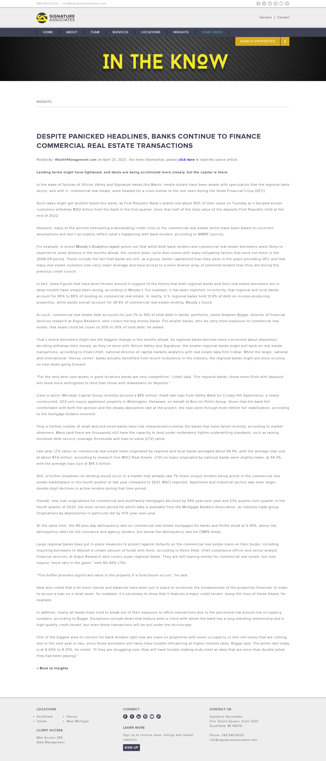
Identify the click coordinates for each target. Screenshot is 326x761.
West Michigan (78, 721)
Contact (283, 17)
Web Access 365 (50, 738)
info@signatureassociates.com (84, 3)
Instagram (275, 3)
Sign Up (131, 747)
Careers (265, 17)
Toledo (42, 721)
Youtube (281, 3)
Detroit (72, 716)
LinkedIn (270, 3)
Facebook (258, 3)
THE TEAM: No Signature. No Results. (78, 18)
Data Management (51, 742)
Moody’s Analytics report (98, 246)
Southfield (45, 716)
